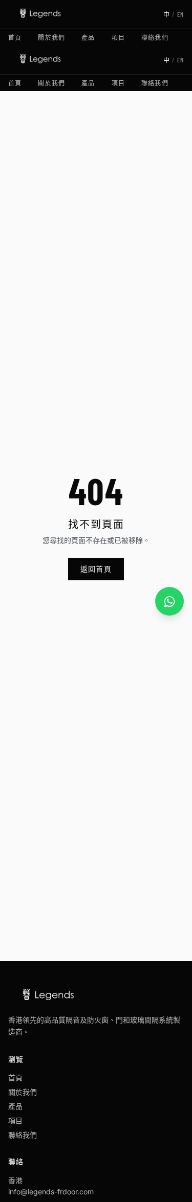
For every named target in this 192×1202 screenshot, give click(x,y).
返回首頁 (96, 568)
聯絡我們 (154, 37)
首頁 (15, 37)
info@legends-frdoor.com (51, 1191)
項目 (118, 37)
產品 (88, 37)
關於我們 (51, 37)
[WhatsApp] (169, 601)
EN (180, 14)
